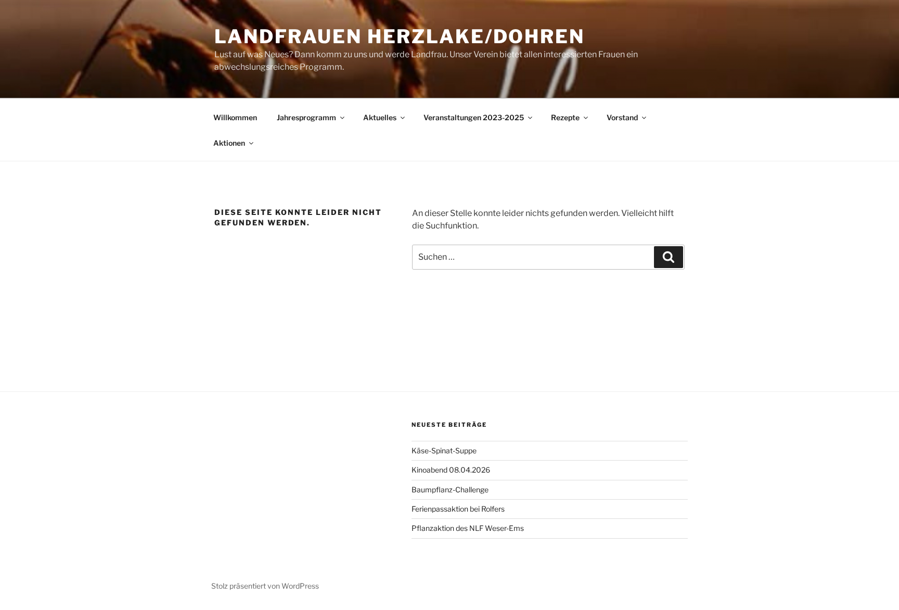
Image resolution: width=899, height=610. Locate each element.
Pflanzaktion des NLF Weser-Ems (468, 528)
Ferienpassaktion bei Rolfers (458, 508)
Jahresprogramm (306, 117)
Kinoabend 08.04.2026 (451, 469)
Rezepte (565, 117)
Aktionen (229, 142)
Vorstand (622, 117)
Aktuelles (379, 117)
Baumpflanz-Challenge (450, 489)
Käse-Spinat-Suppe (444, 450)
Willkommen (235, 117)
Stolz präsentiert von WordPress (265, 585)
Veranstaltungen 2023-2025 (473, 117)
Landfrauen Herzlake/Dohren (399, 36)
